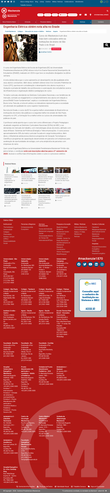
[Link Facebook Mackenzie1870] (2, 1)
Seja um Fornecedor (97, 486)
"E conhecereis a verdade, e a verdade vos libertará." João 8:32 (83, 491)
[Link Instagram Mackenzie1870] (14, 1)
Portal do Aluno (72, 14)
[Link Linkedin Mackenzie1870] (11, 1)
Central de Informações (27, 486)
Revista (55, 14)
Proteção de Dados (46, 486)
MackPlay (47, 14)
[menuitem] (27, 1)
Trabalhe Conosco (80, 486)
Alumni (40, 14)
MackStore (63, 14)
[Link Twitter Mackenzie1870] (5, 1)
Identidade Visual (63, 486)
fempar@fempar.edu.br (29, 459)
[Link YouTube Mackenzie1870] (8, 1)
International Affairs (101, 15)
